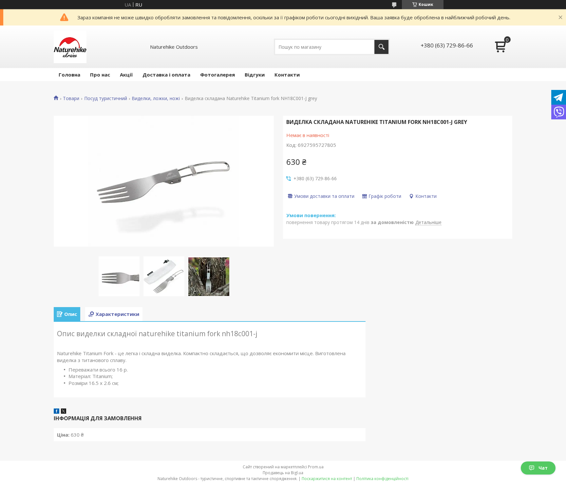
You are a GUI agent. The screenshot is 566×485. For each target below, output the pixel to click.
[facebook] (56, 411)
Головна (69, 74)
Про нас (100, 74)
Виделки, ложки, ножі (156, 98)
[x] (63, 411)
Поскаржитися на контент (327, 478)
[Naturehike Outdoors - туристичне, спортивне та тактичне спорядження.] (70, 46)
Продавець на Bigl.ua (283, 473)
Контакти (287, 74)
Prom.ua (316, 467)
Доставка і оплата (166, 74)
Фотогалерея (217, 74)
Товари (71, 98)
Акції (126, 74)
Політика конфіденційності (382, 478)
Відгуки (255, 74)
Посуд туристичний (105, 98)
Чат (543, 468)
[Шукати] (381, 47)
